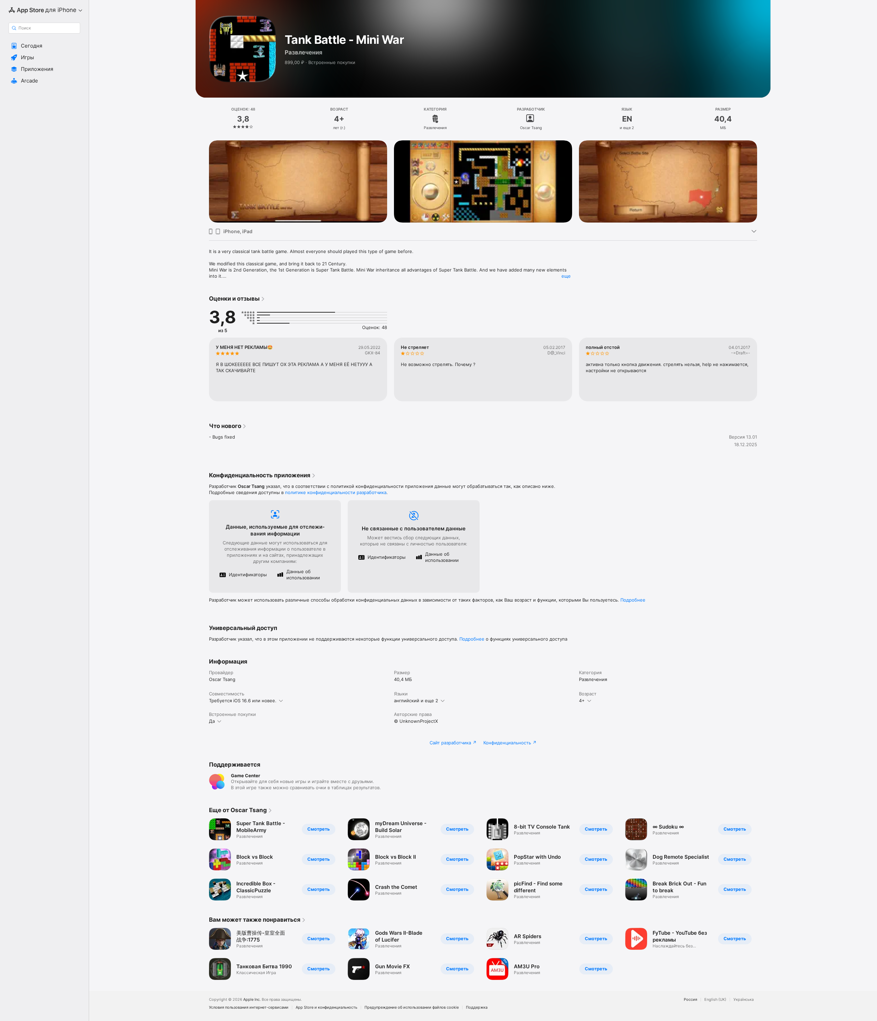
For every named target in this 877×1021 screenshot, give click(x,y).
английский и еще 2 (416, 700)
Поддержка (476, 1007)
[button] (44, 46)
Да (212, 721)
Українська (743, 999)
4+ (582, 700)
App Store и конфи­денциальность (326, 1007)
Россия (690, 999)
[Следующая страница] (764, 181)
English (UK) (715, 999)
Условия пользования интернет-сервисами (248, 1007)
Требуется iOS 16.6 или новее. (242, 700)
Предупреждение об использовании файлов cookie (412, 1007)
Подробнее (632, 600)
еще (566, 276)
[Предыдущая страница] (202, 181)
